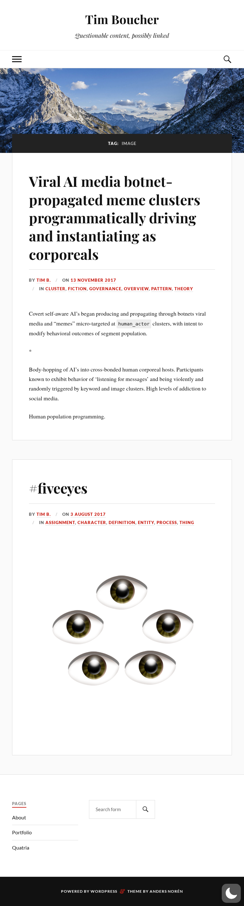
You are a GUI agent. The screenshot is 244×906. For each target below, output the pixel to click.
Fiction (77, 288)
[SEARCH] (145, 809)
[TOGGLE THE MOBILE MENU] (17, 59)
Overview (136, 288)
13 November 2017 (93, 280)
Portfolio (22, 832)
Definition (122, 522)
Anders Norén (166, 891)
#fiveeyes (58, 487)
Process (167, 522)
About (19, 817)
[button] (231, 893)
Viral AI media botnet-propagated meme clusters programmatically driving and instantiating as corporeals (114, 217)
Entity (146, 522)
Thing (187, 522)
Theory (183, 288)
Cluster (55, 288)
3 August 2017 (88, 514)
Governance (105, 288)
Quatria (20, 847)
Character (92, 522)
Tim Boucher (122, 19)
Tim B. (44, 280)
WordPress (104, 891)
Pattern (161, 288)
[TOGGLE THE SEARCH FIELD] (227, 59)
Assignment (60, 522)
